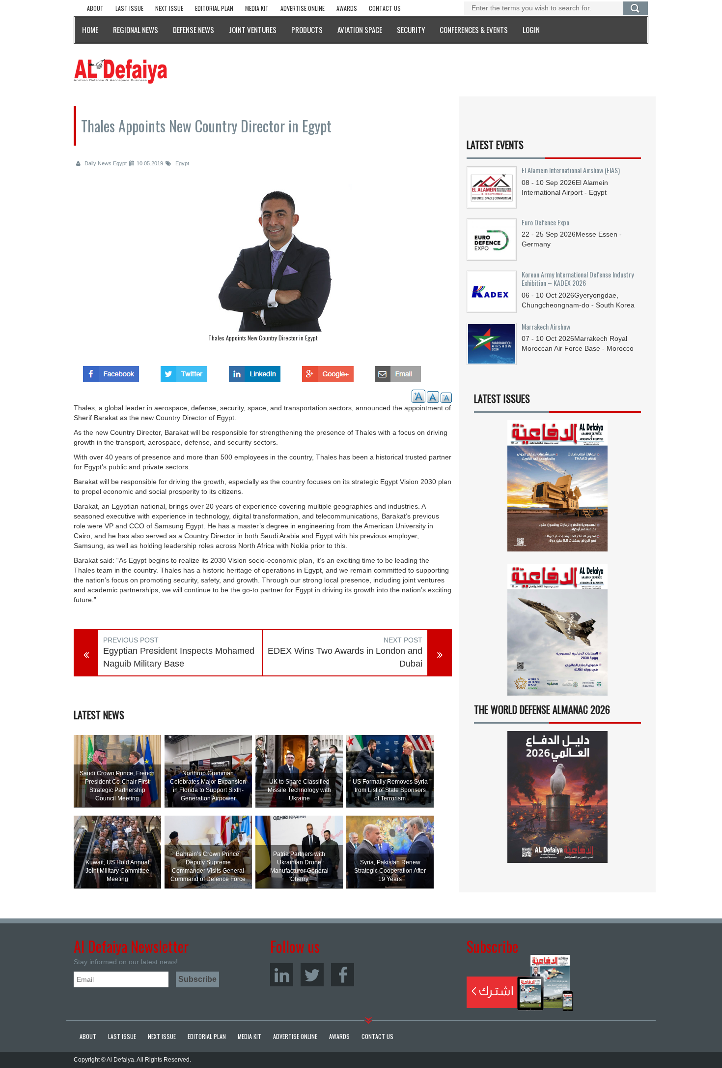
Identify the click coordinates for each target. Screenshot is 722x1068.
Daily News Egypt (105, 163)
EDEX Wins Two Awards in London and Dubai (345, 657)
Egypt (181, 163)
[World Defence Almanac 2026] (557, 797)
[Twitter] (312, 974)
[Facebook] (342, 974)
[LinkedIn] (281, 974)
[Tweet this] (184, 371)
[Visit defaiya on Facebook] (111, 371)
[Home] (120, 71)
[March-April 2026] (557, 489)
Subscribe (520, 983)
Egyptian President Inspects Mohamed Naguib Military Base (178, 657)
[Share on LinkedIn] (254, 371)
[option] (263, 265)
